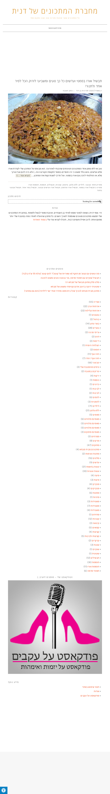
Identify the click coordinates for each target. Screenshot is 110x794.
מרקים (96, 440)
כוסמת (96, 380)
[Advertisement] (55, 56)
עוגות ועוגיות (93, 471)
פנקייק (96, 484)
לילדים (81, 185)
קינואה (96, 523)
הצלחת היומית (92, 345)
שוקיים (96, 549)
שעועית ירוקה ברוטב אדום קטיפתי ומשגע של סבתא (75, 286)
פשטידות (95, 501)
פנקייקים (95, 488)
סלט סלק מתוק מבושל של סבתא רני (82, 282)
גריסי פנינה (93, 332)
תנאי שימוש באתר (90, 687)
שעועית (95, 553)
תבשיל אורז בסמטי (87, 187)
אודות (96, 691)
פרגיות (96, 497)
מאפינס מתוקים (91, 432)
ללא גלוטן (73, 185)
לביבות (96, 388)
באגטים (95, 315)
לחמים (96, 397)
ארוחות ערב (93, 306)
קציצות (96, 531)
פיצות (96, 479)
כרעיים (96, 384)
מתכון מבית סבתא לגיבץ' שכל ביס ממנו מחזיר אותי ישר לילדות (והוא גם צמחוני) (61, 291)
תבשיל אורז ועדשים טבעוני (49, 187)
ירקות (96, 375)
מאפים (96, 414)
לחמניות (95, 401)
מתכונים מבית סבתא (89, 449)
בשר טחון (94, 323)
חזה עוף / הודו (92, 358)
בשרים (96, 328)
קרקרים (95, 540)
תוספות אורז (34, 185)
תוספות (43, 185)
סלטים (96, 458)
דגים (97, 336)
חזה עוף (95, 354)
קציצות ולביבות (92, 536)
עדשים (65, 185)
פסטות (96, 492)
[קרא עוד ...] (23, 175)
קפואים (95, 527)
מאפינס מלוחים (91, 419)
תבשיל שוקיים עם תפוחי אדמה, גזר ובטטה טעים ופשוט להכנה (70, 278)
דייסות (96, 341)
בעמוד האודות (40, 219)
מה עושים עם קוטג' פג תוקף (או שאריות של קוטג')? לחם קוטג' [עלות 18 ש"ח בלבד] (60, 273)
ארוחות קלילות (92, 310)
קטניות (58, 185)
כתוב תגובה (68, 91)
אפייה (96, 302)
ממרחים (95, 436)
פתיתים (95, 514)
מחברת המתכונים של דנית (55, 11)
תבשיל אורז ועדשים (69, 187)
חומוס (96, 349)
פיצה (97, 475)
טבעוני (88, 185)
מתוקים (95, 445)
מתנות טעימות (92, 453)
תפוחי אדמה (93, 570)
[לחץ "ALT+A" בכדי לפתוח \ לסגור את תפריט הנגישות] (3, 790)
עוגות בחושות (92, 466)
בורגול (96, 319)
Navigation (55, 28)
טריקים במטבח (92, 371)
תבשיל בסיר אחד (29, 187)
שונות (96, 544)
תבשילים (51, 185)
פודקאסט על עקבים (89, 695)
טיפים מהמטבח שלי (89, 367)
